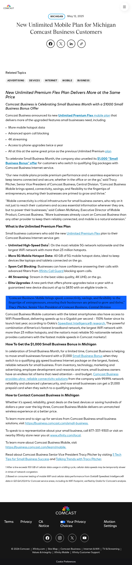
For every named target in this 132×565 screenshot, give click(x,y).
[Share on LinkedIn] (71, 44)
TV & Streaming (110, 549)
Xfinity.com (39, 549)
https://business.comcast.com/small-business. (56, 423)
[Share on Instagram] (60, 538)
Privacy (26, 522)
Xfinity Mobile (61, 552)
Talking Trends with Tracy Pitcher (78, 459)
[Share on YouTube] (84, 538)
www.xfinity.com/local (65, 435)
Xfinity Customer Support (86, 552)
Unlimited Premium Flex (83, 233)
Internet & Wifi (92, 549)
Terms (9, 522)
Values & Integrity (41, 552)
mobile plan (84, 115)
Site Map (53, 549)
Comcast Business (70, 549)
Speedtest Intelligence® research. (82, 323)
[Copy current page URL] (81, 44)
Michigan (56, 17)
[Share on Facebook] (50, 44)
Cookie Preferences (66, 561)
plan (108, 151)
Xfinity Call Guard (51, 271)
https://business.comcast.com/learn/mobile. (36, 447)
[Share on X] (61, 44)
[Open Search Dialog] (124, 7)
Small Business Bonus (87, 356)
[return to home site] (8, 7)
